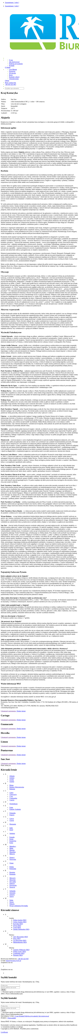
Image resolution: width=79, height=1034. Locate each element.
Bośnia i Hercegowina (16, 787)
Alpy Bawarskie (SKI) (20, 937)
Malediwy (12, 846)
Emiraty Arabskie (15, 809)
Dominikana (13, 804)
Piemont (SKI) (18, 955)
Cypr (11, 796)
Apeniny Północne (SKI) (21, 950)
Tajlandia (12, 891)
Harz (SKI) (16, 938)
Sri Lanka (12, 882)
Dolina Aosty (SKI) (19, 951)
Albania (12, 776)
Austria (11, 781)
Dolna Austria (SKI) (19, 920)
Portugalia (12, 869)
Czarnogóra (13, 798)
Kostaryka (12, 841)
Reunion (12, 872)
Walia (11, 900)
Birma (11, 785)
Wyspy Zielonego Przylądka (18, 906)
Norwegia (12, 859)
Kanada (12, 837)
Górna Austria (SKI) (19, 922)
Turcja (11, 896)
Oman (11, 863)
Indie (11, 828)
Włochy (12, 904)
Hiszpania (12, 824)
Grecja (11, 818)
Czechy (11, 800)
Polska (11, 867)
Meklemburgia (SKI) (20, 942)
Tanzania (12, 893)
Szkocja (12, 883)
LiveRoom (4, 1032)
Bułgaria (12, 789)
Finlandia (12, 813)
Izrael (11, 830)
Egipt (11, 807)
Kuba (11, 843)
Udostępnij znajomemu (8, 711)
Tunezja (12, 894)
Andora (11, 778)
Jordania (12, 833)
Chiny (11, 793)
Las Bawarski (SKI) (19, 940)
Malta (11, 848)
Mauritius (12, 852)
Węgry (11, 902)
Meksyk (12, 854)
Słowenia (12, 880)
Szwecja (12, 887)
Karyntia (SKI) (18, 924)
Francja (11, 815)
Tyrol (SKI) (17, 927)
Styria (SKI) (17, 925)
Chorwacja (13, 794)
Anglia (11, 780)
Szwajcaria (13, 885)
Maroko (12, 850)
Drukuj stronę (21, 711)
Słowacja (12, 878)
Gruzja (11, 820)
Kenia (11, 839)
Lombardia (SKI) (18, 953)
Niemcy (12, 857)
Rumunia (12, 874)
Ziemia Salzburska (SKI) (21, 929)
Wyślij (3, 990)
